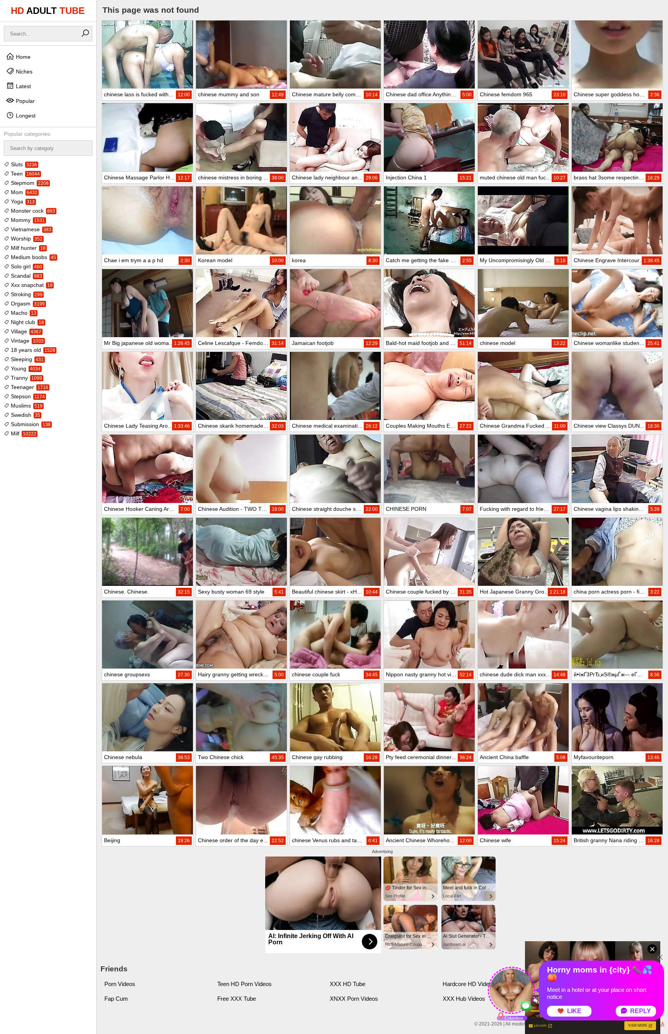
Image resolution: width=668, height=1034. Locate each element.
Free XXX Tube (236, 998)
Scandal (25, 276)
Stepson (27, 396)
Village (25, 331)
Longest (25, 116)
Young (25, 368)
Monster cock (32, 211)
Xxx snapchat (31, 285)
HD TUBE (48, 10)
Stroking (26, 294)
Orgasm (27, 303)
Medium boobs (32, 257)
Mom (23, 192)
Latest (22, 86)
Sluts (23, 164)
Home (22, 57)
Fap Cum (116, 998)
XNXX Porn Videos (354, 998)
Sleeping (26, 359)
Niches (23, 71)
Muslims (26, 406)
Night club (26, 322)
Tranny (25, 378)
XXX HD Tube (347, 984)
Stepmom (29, 183)
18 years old (32, 350)
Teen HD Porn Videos (244, 984)
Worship (26, 238)
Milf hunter (27, 248)
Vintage (26, 341)
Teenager (28, 387)
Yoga (22, 201)
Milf (22, 433)
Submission (30, 424)
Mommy (27, 220)
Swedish (24, 415)
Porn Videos (119, 984)
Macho (22, 313)
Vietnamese (30, 229)
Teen (24, 174)
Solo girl (25, 266)
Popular (24, 101)
